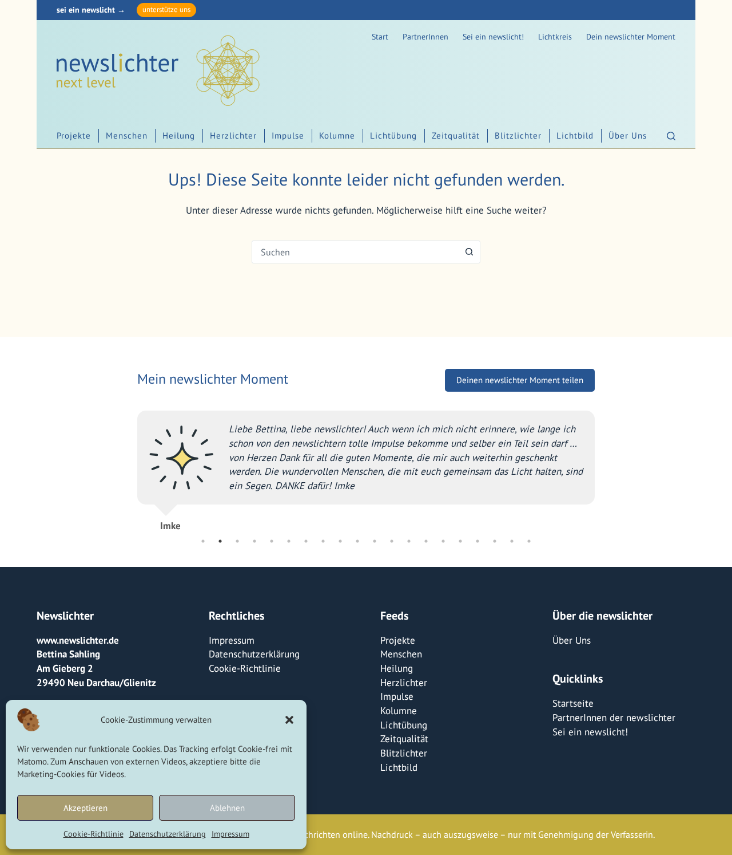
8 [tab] (323, 541)
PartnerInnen (425, 36)
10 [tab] (357, 541)
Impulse (288, 135)
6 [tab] (289, 541)
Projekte (74, 135)
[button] (289, 720)
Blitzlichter (518, 135)
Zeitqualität (456, 135)
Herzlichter (233, 135)
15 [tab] (443, 541)
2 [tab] (220, 541)
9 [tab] (340, 541)
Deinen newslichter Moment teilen (519, 380)
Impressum (230, 834)
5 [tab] (271, 541)
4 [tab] (254, 541)
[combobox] (355, 252)
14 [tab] (426, 541)
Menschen (127, 135)
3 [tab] (237, 541)
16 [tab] (460, 541)
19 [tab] (512, 541)
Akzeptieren (85, 807)
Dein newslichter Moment (630, 36)
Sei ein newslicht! (493, 36)
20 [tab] (529, 541)
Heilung (178, 135)
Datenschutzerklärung (167, 834)
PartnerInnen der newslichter (613, 717)
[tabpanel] (366, 466)
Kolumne (337, 135)
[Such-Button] (469, 252)
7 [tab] (306, 541)
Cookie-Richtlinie (93, 834)
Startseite (573, 703)
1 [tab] (203, 541)
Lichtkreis (555, 36)
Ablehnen (227, 807)
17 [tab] (477, 541)
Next (603, 465)
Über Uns (627, 135)
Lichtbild (575, 135)
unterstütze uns (166, 9)
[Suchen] (671, 136)
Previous (128, 465)
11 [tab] (374, 541)
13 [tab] (409, 541)
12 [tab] (391, 541)
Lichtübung (393, 135)
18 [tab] (494, 541)
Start (380, 36)
